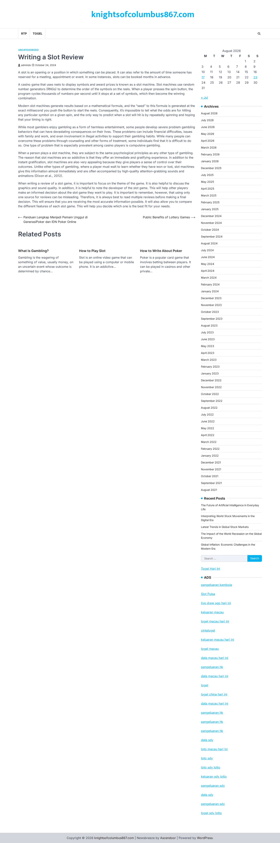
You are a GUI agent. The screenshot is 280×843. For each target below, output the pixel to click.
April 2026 (207, 140)
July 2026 (207, 120)
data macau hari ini (214, 703)
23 (255, 77)
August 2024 (209, 243)
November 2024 (211, 222)
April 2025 (207, 188)
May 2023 (207, 346)
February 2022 (210, 448)
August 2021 (209, 489)
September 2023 (211, 318)
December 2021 (211, 462)
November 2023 (211, 305)
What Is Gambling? (33, 251)
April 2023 (207, 352)
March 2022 (209, 441)
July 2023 (207, 332)
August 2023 (209, 325)
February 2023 (210, 366)
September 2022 (211, 400)
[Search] (259, 34)
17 (203, 77)
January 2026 (210, 161)
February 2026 (210, 154)
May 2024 (207, 263)
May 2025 (207, 181)
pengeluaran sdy (213, 804)
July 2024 (207, 250)
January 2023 (210, 373)
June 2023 (208, 339)
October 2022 (210, 394)
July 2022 (207, 414)
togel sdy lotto (211, 813)
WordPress (205, 838)
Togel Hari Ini (210, 568)
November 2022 (211, 387)
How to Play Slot (92, 251)
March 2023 (209, 359)
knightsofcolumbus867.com (142, 14)
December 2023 (211, 298)
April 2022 (207, 435)
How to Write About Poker (161, 251)
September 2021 (211, 483)
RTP (24, 33)
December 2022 (211, 380)
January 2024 (210, 291)
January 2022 (210, 455)
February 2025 (210, 202)
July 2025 (207, 174)
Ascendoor (168, 838)
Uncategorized (28, 49)
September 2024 (211, 236)
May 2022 (207, 428)
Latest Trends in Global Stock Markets (225, 526)
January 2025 (209, 209)
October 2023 (210, 311)
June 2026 (208, 127)
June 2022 (208, 421)
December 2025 (211, 168)
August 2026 (209, 113)
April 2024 (207, 270)
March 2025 (208, 195)
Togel (37, 33)
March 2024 (209, 277)
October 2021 (209, 476)
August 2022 (209, 407)
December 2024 (211, 216)
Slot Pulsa (208, 594)
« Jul (204, 97)
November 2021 (211, 469)
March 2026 (209, 147)
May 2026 (207, 133)
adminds (26, 65)
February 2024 (210, 284)
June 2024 (208, 257)
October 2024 (210, 229)
